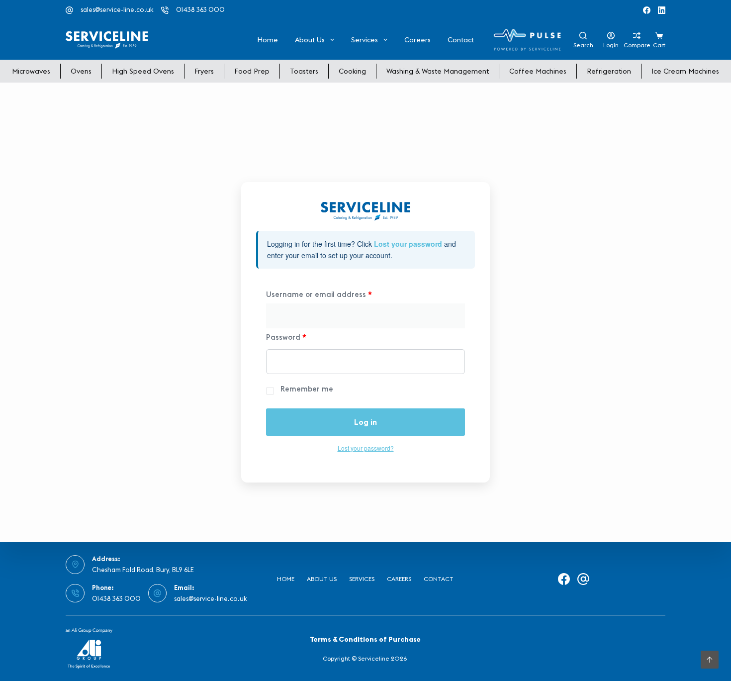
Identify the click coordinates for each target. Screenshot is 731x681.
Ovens (81, 71)
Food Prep (252, 71)
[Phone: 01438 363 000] (75, 593)
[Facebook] (646, 10)
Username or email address (319, 294)
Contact (461, 39)
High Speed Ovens (143, 71)
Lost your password (408, 244)
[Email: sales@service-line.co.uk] (157, 593)
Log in (365, 422)
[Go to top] (710, 660)
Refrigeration (609, 71)
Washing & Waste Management (437, 71)
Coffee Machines (537, 71)
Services (364, 39)
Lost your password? (366, 448)
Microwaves (31, 71)
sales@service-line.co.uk (117, 9)
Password (286, 337)
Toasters (304, 71)
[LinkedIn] (661, 10)
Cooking (352, 71)
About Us (310, 39)
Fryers (204, 71)
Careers (417, 39)
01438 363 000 (200, 9)
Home (267, 39)
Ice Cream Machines (685, 71)
